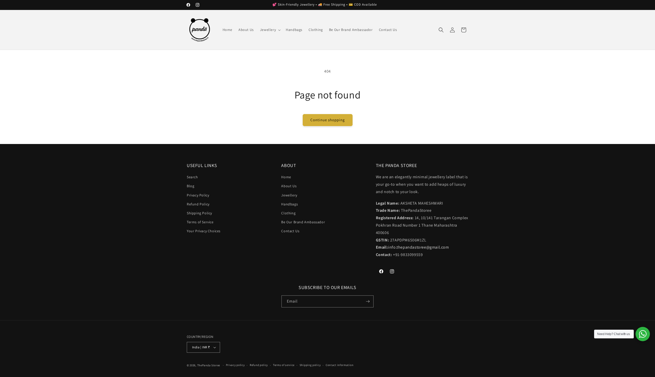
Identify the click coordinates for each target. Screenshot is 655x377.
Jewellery (289, 195)
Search (192, 177)
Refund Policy (198, 204)
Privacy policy (235, 365)
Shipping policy (310, 365)
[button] (270, 29)
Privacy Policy (198, 195)
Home (286, 177)
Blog (190, 186)
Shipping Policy (199, 213)
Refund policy (259, 365)
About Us (289, 186)
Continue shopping (327, 119)
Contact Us (290, 231)
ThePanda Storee (208, 365)
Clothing (288, 213)
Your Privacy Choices (204, 231)
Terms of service (283, 365)
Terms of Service (200, 222)
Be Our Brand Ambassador (303, 222)
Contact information (339, 365)
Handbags (289, 204)
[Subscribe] (367, 301)
